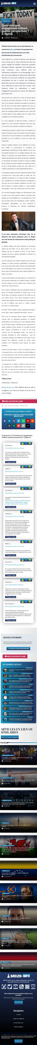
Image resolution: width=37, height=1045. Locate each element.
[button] (34, 3)
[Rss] (21, 987)
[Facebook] (4, 987)
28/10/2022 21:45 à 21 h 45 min (14, 493)
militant (16, 406)
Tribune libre (6, 21)
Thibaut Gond (24, 406)
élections (11, 406)
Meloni (11, 49)
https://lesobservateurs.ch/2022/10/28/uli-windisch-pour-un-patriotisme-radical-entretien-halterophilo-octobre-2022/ (18, 502)
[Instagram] (27, 987)
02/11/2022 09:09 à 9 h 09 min (14, 585)
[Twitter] (10, 987)
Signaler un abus (11, 462)
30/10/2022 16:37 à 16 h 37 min (14, 546)
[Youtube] (15, 987)
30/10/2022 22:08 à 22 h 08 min (14, 565)
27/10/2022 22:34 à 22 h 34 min (14, 448)
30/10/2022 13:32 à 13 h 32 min (14, 516)
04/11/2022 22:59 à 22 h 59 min (14, 606)
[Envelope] (33, 987)
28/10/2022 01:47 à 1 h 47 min (14, 471)
